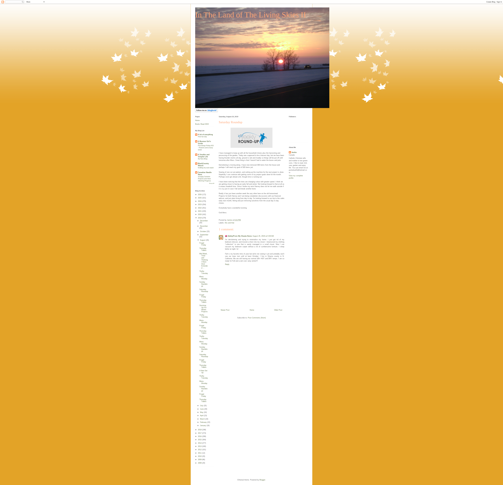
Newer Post (225, 310)
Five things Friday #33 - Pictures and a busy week (206, 148)
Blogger (262, 480)
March (202, 419)
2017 (200, 433)
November (204, 226)
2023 (200, 204)
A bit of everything (205, 135)
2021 (200, 211)
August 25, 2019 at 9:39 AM (263, 236)
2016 (200, 436)
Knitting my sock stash (206, 168)
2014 (200, 443)
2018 (200, 430)
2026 (200, 194)
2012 (200, 450)
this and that (229, 223)
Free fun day (202, 137)
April (202, 416)
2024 (200, 201)
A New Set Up (203, 372)
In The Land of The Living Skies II (250, 14)
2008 (200, 463)
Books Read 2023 (202, 124)
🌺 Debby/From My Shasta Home (238, 236)
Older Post (278, 310)
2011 (200, 453)
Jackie (294, 152)
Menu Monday (203, 278)
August (203, 240)
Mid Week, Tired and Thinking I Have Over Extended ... (203, 261)
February (203, 422)
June (202, 409)
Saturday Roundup (203, 290)
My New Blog (202, 159)
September (204, 235)
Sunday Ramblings (203, 284)
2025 (200, 198)
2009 (200, 460)
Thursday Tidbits (202, 249)
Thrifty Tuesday (203, 272)
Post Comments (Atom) (257, 318)
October (203, 231)
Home (252, 310)
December (204, 221)
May (202, 412)
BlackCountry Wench (203, 164)
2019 (200, 218)
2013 (200, 446)
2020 (200, 214)
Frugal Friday (202, 244)
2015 (200, 440)
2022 (200, 208)
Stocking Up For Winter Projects (203, 308)
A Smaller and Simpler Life (203, 156)
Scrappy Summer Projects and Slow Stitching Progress (204, 179)
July (202, 406)
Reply (227, 264)
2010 (200, 456)
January (203, 425)
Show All (211, 183)
